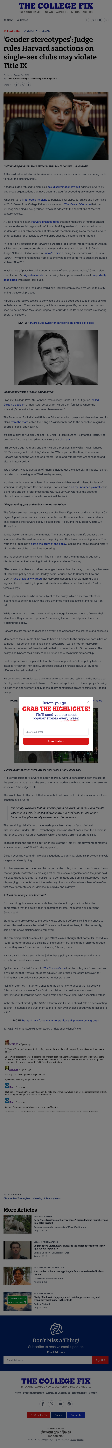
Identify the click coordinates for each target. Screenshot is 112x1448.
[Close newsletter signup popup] (88, 701)
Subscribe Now (56, 741)
